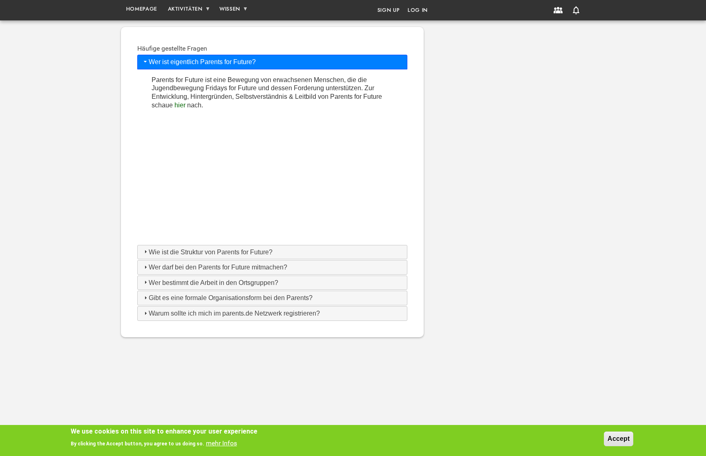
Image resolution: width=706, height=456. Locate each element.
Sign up (389, 10)
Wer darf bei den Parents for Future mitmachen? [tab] (218, 267)
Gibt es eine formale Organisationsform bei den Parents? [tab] (231, 297)
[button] (576, 10)
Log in (418, 10)
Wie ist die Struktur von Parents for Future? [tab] (211, 252)
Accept (619, 438)
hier (180, 105)
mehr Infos (221, 443)
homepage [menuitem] (141, 8)
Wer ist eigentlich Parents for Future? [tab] (202, 61)
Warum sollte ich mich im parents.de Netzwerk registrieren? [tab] (234, 313)
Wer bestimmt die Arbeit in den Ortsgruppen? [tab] (213, 282)
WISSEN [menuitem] (227, 10)
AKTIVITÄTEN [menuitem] (183, 10)
